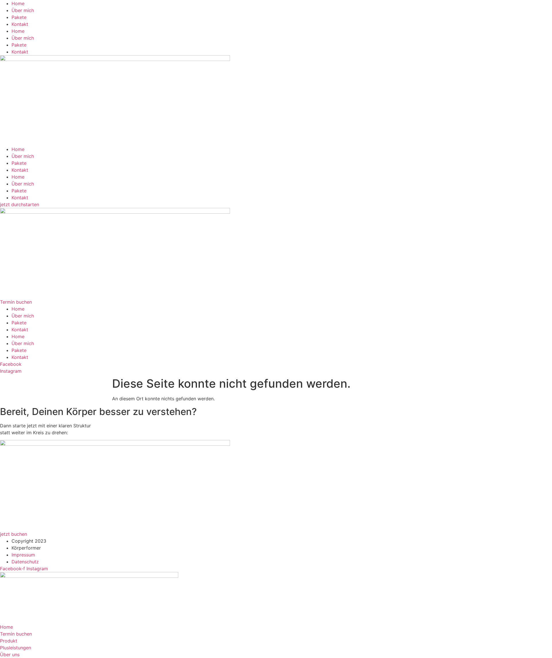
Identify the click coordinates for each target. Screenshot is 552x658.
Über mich (23, 10)
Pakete (19, 17)
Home (18, 3)
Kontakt (20, 24)
